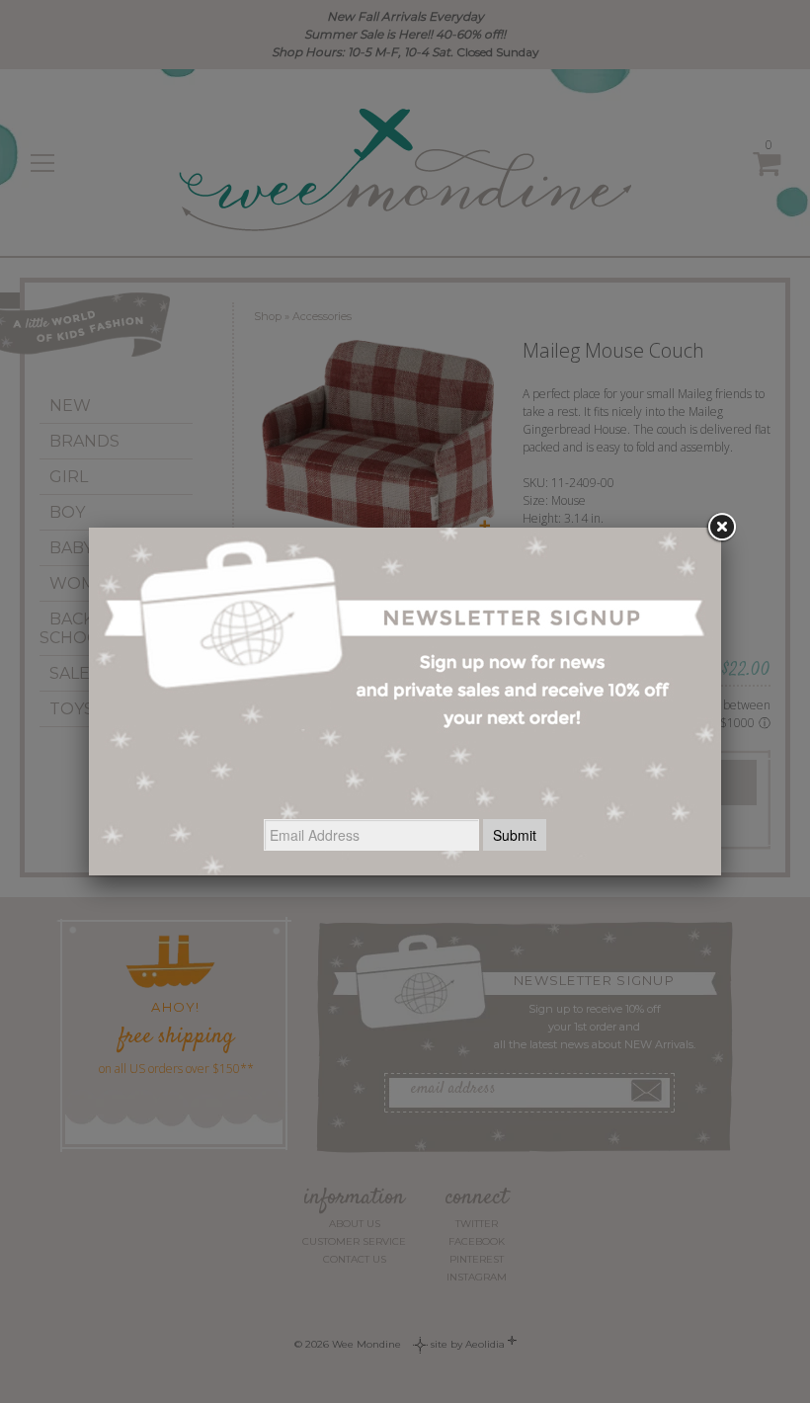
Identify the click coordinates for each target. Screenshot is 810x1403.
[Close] (721, 527)
